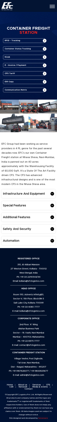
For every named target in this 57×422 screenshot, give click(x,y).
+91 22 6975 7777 (30, 341)
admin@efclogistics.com (32, 375)
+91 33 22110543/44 (30, 277)
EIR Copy (9, 82)
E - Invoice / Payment (15, 65)
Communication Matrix (16, 90)
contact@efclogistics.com (32, 345)
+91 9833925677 (39, 371)
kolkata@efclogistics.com (31, 281)
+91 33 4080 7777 (30, 307)
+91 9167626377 (21, 371)
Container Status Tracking (18, 49)
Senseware (43, 418)
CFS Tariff (10, 73)
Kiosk (7, 57)
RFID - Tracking (12, 41)
